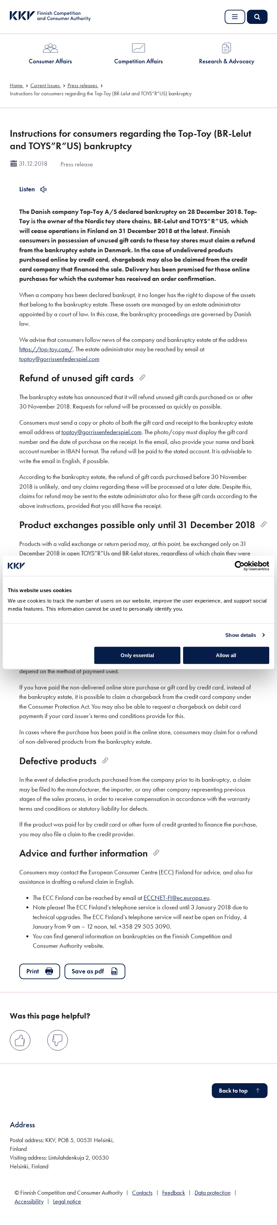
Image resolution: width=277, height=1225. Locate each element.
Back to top (233, 1090)
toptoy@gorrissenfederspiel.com (59, 359)
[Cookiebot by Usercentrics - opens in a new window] (239, 566)
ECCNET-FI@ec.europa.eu (176, 898)
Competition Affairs (138, 61)
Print (32, 971)
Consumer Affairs (50, 61)
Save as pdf (88, 971)
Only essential (137, 655)
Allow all (226, 655)
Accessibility (29, 1201)
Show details (240, 635)
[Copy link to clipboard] (142, 378)
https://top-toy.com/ (46, 349)
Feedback (173, 1192)
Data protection (212, 1192)
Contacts (142, 1192)
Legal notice (67, 1201)
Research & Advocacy (226, 61)
